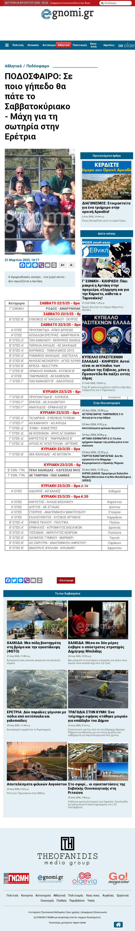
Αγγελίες (108, 45)
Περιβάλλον (77, 900)
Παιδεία (61, 900)
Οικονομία (47, 900)
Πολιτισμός (80, 45)
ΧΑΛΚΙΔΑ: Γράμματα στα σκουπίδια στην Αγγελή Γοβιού (54, 3)
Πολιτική (18, 45)
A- (71, 265)
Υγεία (91, 900)
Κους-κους (93, 45)
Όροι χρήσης (73, 912)
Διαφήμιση (86, 912)
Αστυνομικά (50, 45)
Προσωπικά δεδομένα (53, 912)
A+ (63, 265)
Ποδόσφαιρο (38, 66)
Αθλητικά (63, 45)
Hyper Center (79, 922)
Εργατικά (122, 895)
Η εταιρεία (34, 912)
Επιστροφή (66, 580)
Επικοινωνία (100, 912)
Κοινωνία (33, 45)
